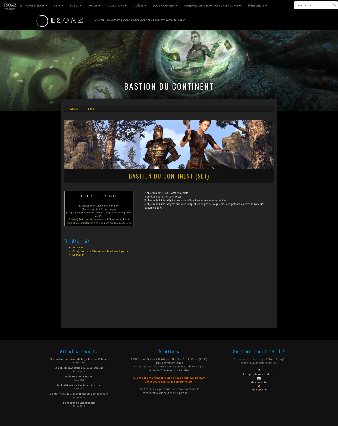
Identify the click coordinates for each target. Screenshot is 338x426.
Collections (115, 5)
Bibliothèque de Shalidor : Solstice (79, 385)
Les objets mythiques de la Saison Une (79, 368)
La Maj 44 (78, 254)
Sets (57, 5)
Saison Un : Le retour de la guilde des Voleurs (79, 359)
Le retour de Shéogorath (79, 402)
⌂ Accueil (73, 108)
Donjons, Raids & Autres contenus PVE (211, 5)
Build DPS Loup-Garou (79, 376)
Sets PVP (78, 247)
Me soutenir (259, 389)
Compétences (35, 5)
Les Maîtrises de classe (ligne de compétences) (79, 394)
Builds (74, 5)
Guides (92, 5)
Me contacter (259, 382)
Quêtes (138, 5)
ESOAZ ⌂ (13, 5)
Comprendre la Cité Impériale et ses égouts (100, 251)
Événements (256, 5)
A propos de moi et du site (259, 374)
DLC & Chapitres (164, 5)
